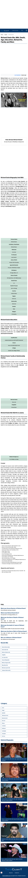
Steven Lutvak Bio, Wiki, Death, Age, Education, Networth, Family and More (13, 819)
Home (2, 34)
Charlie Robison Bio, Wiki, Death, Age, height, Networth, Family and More (14, 759)
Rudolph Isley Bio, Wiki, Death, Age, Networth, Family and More (13, 839)
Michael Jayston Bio (6, 667)
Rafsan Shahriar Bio (6, 652)
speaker (3, 712)
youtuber (4, 733)
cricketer (4, 725)
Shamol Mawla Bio (5, 660)
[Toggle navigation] (26, 30)
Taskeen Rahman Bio (6, 670)
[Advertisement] (14, 14)
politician (4, 728)
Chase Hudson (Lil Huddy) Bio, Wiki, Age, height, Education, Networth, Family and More (13, 799)
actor (3, 707)
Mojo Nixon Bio (5, 665)
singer (5, 34)
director (3, 720)
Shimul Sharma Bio (6, 647)
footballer (4, 731)
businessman (4, 718)
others (3, 723)
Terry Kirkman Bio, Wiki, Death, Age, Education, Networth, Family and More (13, 779)
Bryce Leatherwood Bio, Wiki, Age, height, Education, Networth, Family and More (12, 860)
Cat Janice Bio (5, 657)
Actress (3, 736)
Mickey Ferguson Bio (6, 662)
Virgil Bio (3, 654)
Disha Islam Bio (5, 649)
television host (5, 715)
